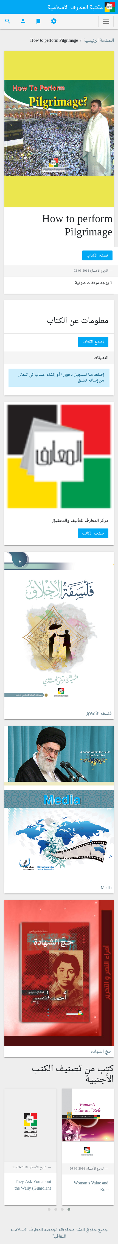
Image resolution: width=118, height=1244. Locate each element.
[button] (69, 1209)
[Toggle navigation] (106, 21)
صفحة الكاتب (93, 533)
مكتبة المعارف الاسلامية (76, 7)
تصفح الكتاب (97, 255)
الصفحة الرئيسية (98, 41)
